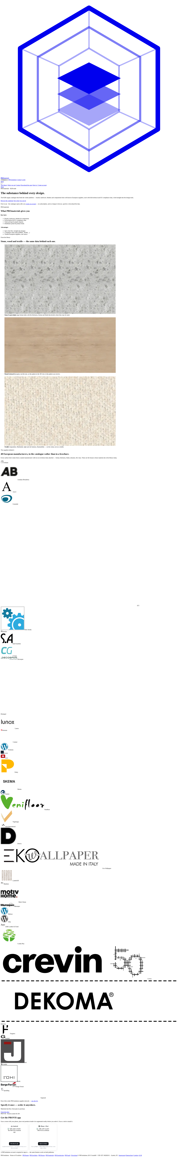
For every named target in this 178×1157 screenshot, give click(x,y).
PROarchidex (34, 1155)
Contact (19, 180)
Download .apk (14, 1143)
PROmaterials (50, 1155)
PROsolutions (12, 180)
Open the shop (5, 1112)
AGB (140, 1155)
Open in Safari (43, 1143)
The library (4, 185)
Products (4, 180)
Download (74, 1155)
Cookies (135, 1155)
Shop (2, 181)
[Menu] (1, 183)
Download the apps (26, 185)
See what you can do (20, 201)
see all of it (34, 1101)
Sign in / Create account (40, 185)
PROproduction (59, 1155)
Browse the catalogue (7, 201)
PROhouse (41, 1155)
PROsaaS (67, 1155)
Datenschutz (129, 1155)
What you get (11, 185)
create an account (31, 204)
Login (23, 180)
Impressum (122, 1155)
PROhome (26, 1155)
